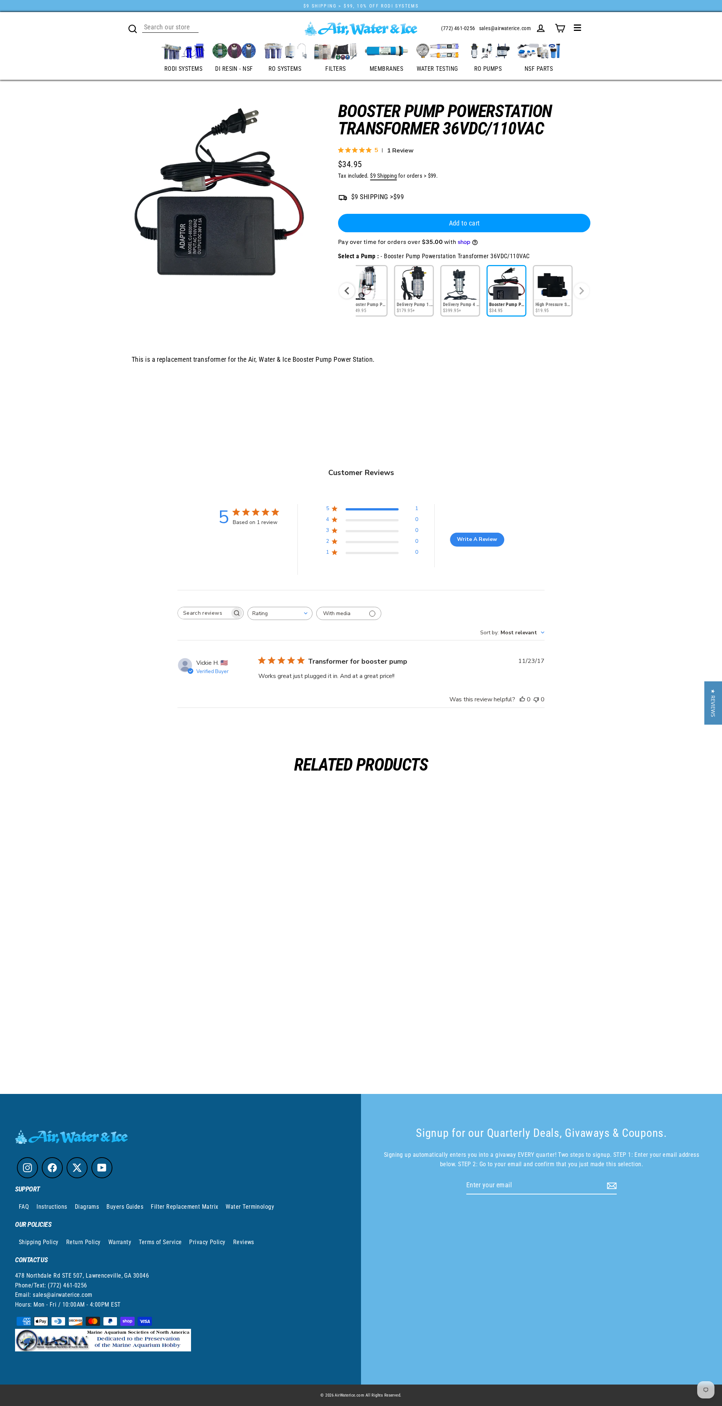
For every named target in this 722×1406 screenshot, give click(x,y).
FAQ (24, 1206)
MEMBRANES (386, 68)
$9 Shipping (383, 175)
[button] (713, 703)
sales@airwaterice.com (505, 28)
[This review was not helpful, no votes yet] (536, 699)
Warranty (120, 1242)
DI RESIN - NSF (234, 68)
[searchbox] (204, 613)
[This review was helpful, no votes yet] (522, 699)
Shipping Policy (39, 1242)
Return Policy (83, 1242)
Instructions (51, 1206)
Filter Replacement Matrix (184, 1206)
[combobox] (279, 613)
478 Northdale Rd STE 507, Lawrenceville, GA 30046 (82, 1275)
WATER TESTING (437, 68)
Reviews (243, 1242)
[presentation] (347, 291)
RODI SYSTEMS (183, 68)
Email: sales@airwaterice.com (54, 1294)
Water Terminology (250, 1206)
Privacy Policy (207, 1242)
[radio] (368, 291)
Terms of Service (160, 1242)
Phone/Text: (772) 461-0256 (51, 1285)
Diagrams (87, 1206)
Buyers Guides (124, 1206)
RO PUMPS (488, 68)
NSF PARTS (539, 68)
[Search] (132, 28)
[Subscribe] (611, 1185)
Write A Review (477, 539)
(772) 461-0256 (458, 28)
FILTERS (335, 68)
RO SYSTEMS (285, 68)
